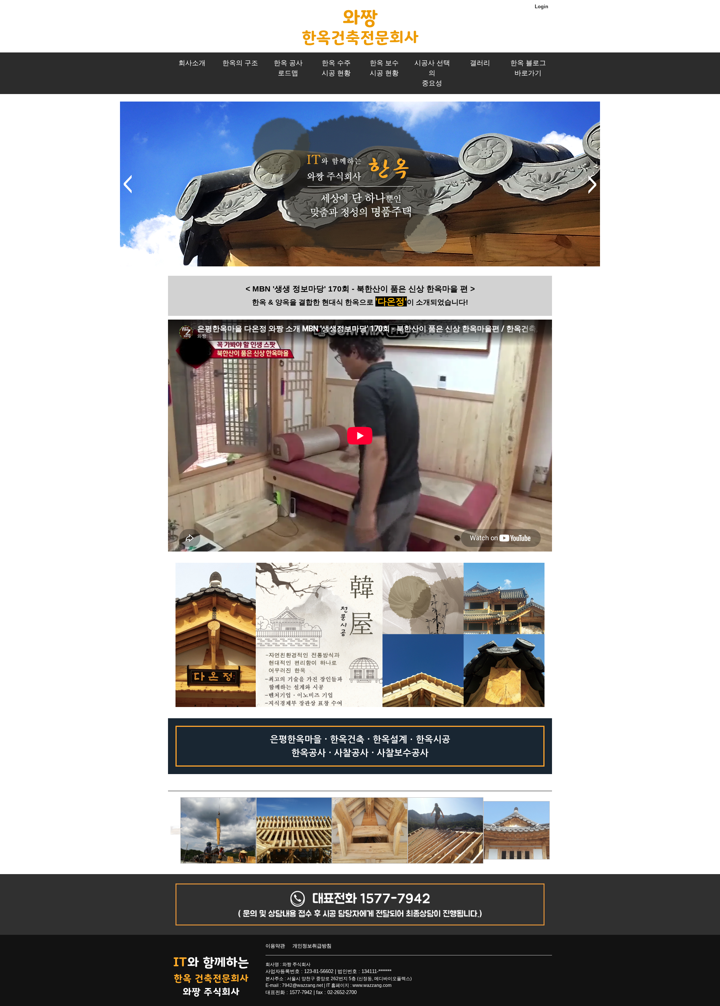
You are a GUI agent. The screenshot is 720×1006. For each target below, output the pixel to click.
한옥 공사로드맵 (288, 68)
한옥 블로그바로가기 (528, 68)
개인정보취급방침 (312, 946)
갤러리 (480, 63)
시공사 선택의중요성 (432, 73)
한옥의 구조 (240, 63)
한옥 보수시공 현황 (384, 68)
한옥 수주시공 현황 (336, 68)
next (592, 184)
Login (541, 6)
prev (127, 184)
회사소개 (192, 63)
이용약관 (275, 946)
